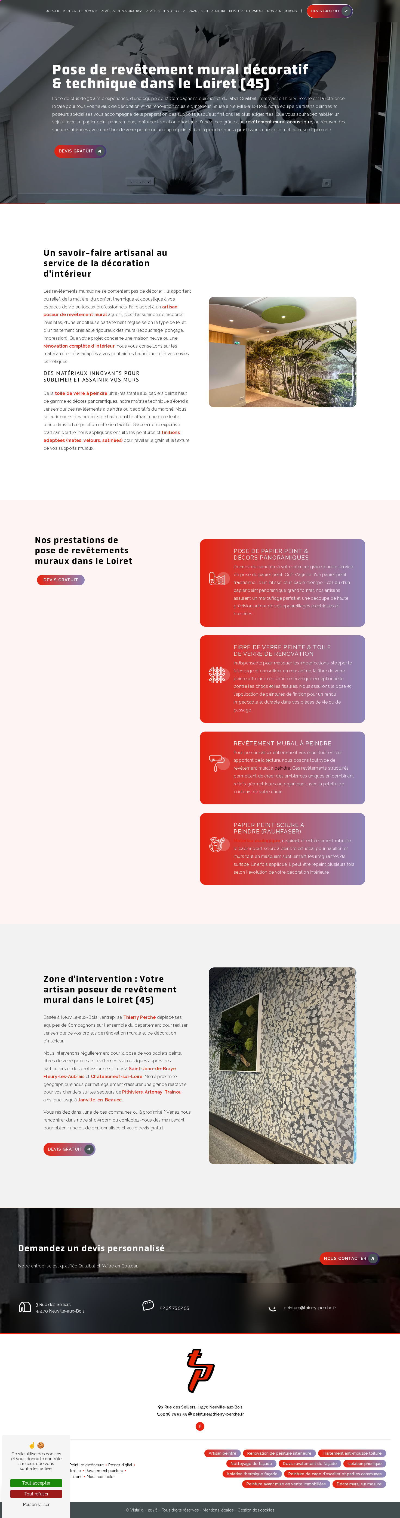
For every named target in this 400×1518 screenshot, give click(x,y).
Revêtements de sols (164, 11)
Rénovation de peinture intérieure (279, 1453)
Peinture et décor (78, 11)
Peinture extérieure (86, 1465)
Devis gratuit (76, 151)
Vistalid (137, 1510)
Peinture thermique (246, 11)
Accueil (53, 11)
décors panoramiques (94, 401)
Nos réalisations (282, 11)
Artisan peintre (222, 1453)
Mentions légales (218, 1510)
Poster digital (120, 1465)
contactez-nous (135, 1120)
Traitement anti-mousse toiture (352, 1453)
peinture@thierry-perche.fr (310, 1307)
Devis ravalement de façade (310, 1463)
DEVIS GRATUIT (325, 11)
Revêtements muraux (120, 11)
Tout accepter (36, 1483)
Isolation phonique (365, 1463)
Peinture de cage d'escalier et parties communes (335, 1474)
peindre (282, 768)
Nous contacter (345, 1258)
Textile (75, 1470)
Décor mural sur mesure (359, 1484)
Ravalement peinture (207, 11)
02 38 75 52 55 (174, 1307)
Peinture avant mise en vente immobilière (286, 1484)
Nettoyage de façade (251, 1463)
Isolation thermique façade (252, 1474)
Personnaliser (36, 1504)
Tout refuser (36, 1494)
